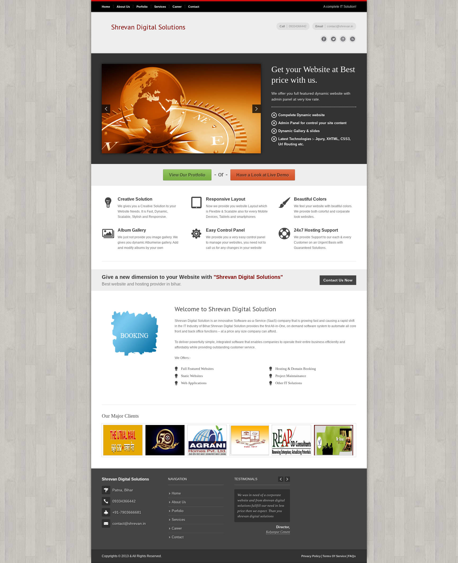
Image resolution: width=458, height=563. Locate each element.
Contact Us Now (338, 280)
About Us (123, 6)
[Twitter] (333, 39)
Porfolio (142, 6)
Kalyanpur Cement (278, 532)
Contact (193, 6)
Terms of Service (334, 556)
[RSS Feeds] (352, 39)
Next (256, 109)
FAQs (352, 556)
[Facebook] (324, 39)
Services (160, 6)
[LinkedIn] (343, 39)
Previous (106, 109)
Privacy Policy (311, 556)
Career (177, 6)
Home (106, 6)
